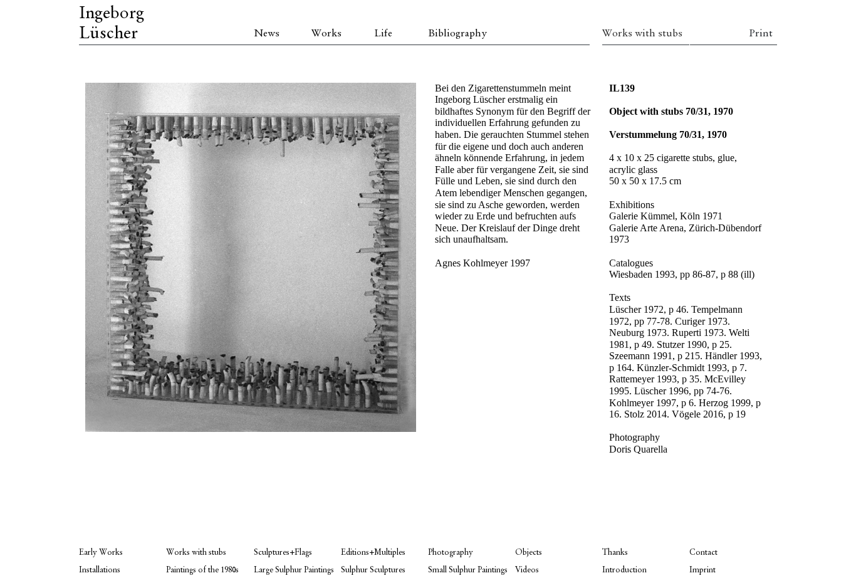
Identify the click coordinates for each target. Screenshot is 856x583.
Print (761, 34)
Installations (99, 570)
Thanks (615, 553)
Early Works (101, 553)
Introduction (624, 570)
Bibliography (457, 34)
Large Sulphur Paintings (294, 570)
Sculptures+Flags (283, 553)
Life (383, 34)
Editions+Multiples (373, 553)
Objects (528, 553)
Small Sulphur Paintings (468, 570)
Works (326, 34)
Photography (450, 553)
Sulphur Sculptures (373, 570)
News (266, 34)
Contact (703, 553)
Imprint (702, 570)
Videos (527, 570)
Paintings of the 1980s (202, 570)
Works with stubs (642, 34)
